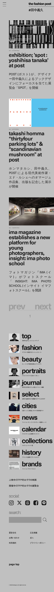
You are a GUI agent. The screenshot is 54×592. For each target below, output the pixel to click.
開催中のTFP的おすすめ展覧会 (24, 485)
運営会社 (12, 532)
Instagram (11, 502)
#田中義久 (36, 9)
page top (14, 564)
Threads (27, 502)
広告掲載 (33, 532)
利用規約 (12, 543)
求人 (32, 538)
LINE (44, 502)
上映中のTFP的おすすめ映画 (23, 479)
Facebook (35, 502)
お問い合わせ (14, 538)
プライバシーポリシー (38, 543)
